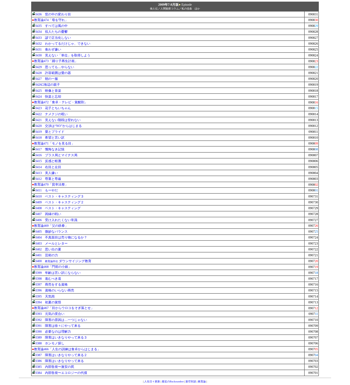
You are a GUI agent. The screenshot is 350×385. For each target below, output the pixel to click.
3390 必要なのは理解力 (53, 331)
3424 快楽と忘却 (48, 96)
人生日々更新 (152, 381)
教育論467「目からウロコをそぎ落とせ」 (64, 308)
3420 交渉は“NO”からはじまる (58, 126)
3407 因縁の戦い (48, 214)
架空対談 (191, 381)
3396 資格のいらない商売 (54, 290)
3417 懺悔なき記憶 (49, 149)
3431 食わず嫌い (48, 49)
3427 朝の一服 (46, 78)
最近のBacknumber (173, 381)
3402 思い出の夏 (48, 249)
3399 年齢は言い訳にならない (58, 272)
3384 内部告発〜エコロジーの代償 (61, 372)
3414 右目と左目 (48, 167)
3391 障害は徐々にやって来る (58, 325)
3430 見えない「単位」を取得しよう (62, 55)
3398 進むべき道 (48, 278)
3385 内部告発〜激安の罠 (54, 366)
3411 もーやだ (46, 190)
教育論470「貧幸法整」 (51, 184)
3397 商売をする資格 (51, 284)
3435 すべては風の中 (51, 25)
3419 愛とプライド (49, 131)
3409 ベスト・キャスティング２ (59, 202)
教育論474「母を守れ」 (51, 20)
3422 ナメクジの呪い (51, 114)
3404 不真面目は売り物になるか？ (61, 237)
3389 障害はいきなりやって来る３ (61, 337)
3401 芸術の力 (46, 255)
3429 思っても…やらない (54, 67)
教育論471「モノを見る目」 (54, 143)
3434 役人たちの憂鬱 (51, 31)
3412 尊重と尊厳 (48, 178)
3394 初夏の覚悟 (48, 302)
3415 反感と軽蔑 (48, 161)
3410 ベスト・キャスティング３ (59, 196)
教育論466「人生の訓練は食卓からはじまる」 (67, 349)
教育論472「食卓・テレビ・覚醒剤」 (61, 102)
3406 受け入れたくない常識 (56, 220)
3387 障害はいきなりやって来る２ (61, 355)
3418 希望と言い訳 (49, 137)
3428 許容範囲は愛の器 (53, 73)
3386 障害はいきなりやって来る (59, 361)
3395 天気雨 (45, 296)
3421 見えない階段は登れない (58, 120)
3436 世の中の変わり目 (53, 14)
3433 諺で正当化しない (53, 37)
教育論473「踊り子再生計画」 (56, 61)
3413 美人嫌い (46, 173)
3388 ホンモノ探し (49, 343)
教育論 (202, 381)
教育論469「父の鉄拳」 (51, 225)
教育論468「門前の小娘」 (52, 266)
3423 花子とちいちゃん (53, 108)
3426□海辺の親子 (47, 84)
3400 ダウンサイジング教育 (63, 261)
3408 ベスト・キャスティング (58, 208)
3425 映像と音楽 (48, 90)
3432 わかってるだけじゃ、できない (62, 43)
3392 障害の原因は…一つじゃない (61, 320)
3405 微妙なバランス (51, 231)
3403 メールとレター (51, 243)
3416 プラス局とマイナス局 (56, 155)
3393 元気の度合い (49, 313)
